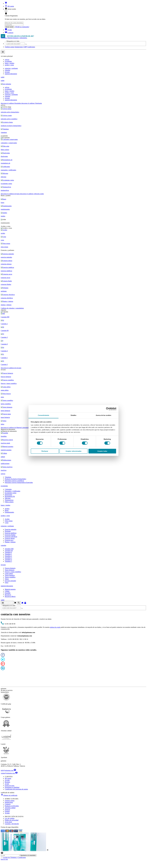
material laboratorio (11, 74)
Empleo (7, 811)
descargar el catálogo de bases (10, 194)
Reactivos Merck (10, 596)
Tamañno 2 (8, 556)
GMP (25, 47)
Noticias (7, 809)
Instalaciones (19, 47)
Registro (7, 782)
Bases (6, 510)
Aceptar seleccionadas (73, 451)
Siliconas (7, 498)
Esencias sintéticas (10, 533)
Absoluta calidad (10, 808)
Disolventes (8, 494)
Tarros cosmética (10, 577)
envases (7, 72)
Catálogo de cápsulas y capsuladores (12, 308)
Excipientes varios (10, 493)
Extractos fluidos (10, 535)
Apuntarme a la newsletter (28, 855)
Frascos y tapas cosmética (13, 572)
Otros (6, 582)
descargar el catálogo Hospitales (11, 103)
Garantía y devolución (12, 824)
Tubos (7, 579)
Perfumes (8, 531)
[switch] (62, 443)
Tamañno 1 (8, 554)
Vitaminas (8, 477)
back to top (4, 859)
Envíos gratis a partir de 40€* (20, 36)
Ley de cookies (9, 818)
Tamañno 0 (8, 552)
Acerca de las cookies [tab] (103, 415)
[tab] (73, 474)
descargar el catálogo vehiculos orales (32, 194)
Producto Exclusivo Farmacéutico (15, 479)
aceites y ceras (9, 65)
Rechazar (45, 451)
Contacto (7, 804)
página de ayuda (55, 627)
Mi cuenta (8, 778)
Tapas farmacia (9, 570)
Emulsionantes (9, 512)
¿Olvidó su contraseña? (21, 27)
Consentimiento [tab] (43, 415)
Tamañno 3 (8, 558)
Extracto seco (9, 540)
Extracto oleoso (10, 538)
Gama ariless (9, 573)
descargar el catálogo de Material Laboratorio (15, 427)
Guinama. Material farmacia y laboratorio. (14, 38)
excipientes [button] (4, 486)
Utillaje (7, 591)
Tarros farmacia (10, 575)
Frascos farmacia (10, 568)
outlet (2, 77)
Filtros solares (9, 502)
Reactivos (8, 595)
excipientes (8, 61)
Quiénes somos (9, 47)
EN (3, 36)
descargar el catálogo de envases (11, 368)
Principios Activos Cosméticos (14, 481)
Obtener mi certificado (9, 795)
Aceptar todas (102, 451)
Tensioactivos (9, 500)
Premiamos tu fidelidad (12, 787)
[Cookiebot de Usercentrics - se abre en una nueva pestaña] (107, 408)
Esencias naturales (10, 529)
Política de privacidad (11, 820)
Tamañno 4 (8, 559)
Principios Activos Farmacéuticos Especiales (19, 482)
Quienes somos (9, 800)
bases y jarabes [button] (5, 505)
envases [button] (3, 565)
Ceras (6, 522)
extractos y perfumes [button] (7, 526)
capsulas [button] (3, 545)
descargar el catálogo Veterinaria (31, 103)
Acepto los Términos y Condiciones (14, 857)
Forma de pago (9, 785)
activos (7, 59)
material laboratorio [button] (7, 586)
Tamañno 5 (8, 561)
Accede (7, 780)
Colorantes (8, 489)
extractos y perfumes (11, 68)
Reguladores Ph (10, 496)
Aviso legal (8, 822)
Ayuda (7, 784)
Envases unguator (10, 581)
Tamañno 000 (9, 549)
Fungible (7, 593)
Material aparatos (10, 589)
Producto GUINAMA (12, 806)
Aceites (7, 519)
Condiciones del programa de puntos (16, 789)
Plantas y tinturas (10, 542)
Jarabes (7, 508)
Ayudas (7, 813)
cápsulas (7, 70)
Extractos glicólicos (11, 536)
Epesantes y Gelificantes (12, 491)
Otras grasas (8, 521)
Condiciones (31, 47)
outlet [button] (2, 600)
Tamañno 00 (9, 550)
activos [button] (3, 474)
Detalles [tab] (73, 415)
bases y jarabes (9, 63)
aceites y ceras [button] (5, 515)
